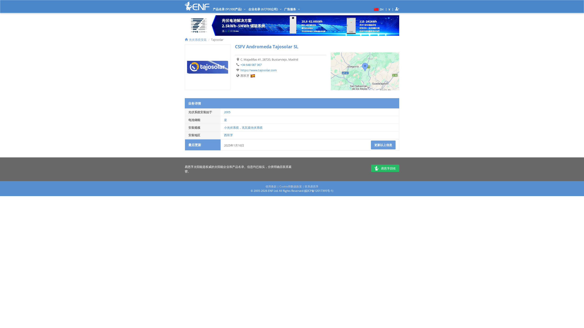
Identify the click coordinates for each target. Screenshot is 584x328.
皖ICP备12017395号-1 (318, 191)
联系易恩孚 (311, 186)
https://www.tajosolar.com (258, 70)
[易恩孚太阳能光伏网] (197, 6)
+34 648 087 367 (251, 65)
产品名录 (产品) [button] (227, 9)
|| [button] (389, 9)
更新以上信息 (383, 145)
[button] (378, 9)
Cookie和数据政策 (290, 186)
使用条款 (271, 186)
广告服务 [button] (290, 9)
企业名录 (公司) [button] (263, 9)
